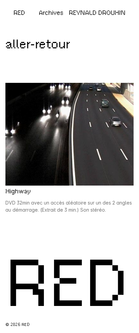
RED (19, 13)
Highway (18, 191)
